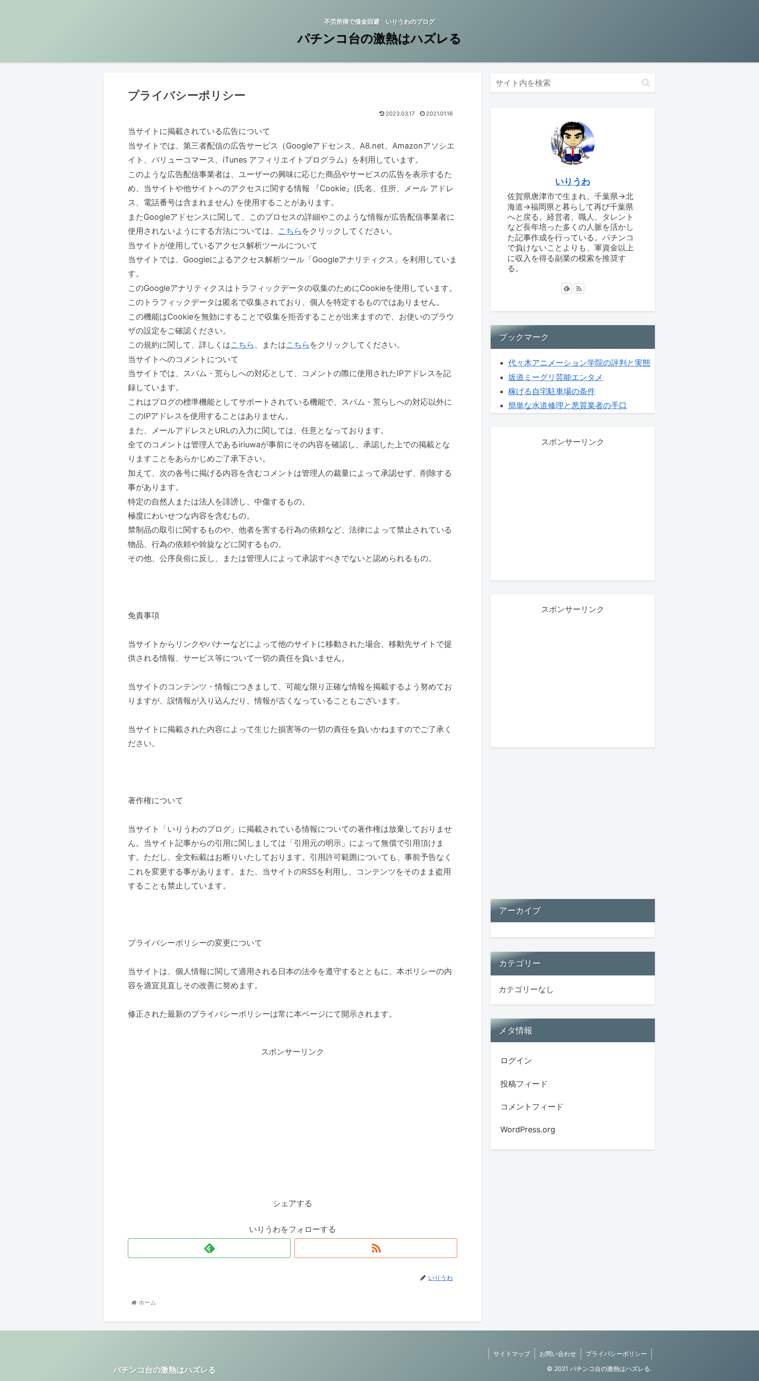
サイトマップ (511, 1353)
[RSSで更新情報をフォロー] (375, 1248)
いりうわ (572, 181)
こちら (290, 231)
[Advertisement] (292, 1120)
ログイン (516, 1061)
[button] (646, 83)
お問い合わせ (557, 1353)
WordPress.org (527, 1130)
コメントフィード (532, 1106)
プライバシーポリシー (616, 1353)
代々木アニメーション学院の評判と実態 (579, 362)
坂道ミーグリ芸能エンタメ (555, 377)
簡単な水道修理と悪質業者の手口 (567, 405)
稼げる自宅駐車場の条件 (551, 391)
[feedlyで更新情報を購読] (209, 1248)
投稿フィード (524, 1083)
